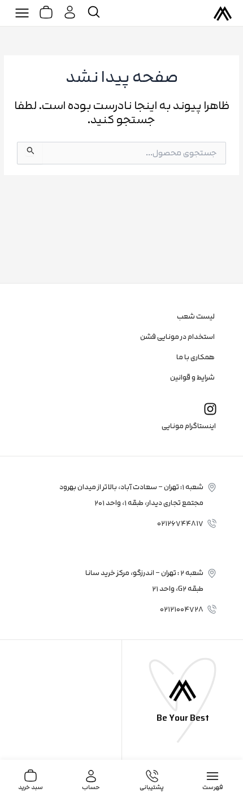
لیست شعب (196, 316)
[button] (22, 13)
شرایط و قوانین (192, 377)
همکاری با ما (195, 357)
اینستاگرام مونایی (189, 426)
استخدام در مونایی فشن (177, 336)
